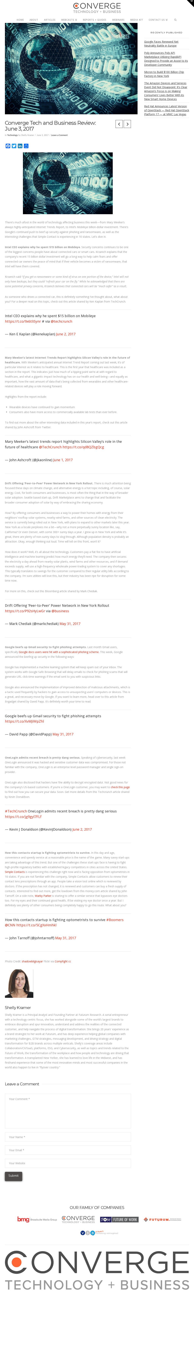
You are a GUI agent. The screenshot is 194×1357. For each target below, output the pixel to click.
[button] (190, 3)
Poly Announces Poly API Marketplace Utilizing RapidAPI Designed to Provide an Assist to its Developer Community (166, 59)
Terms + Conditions (21, 1302)
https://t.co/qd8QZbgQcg (83, 447)
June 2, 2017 (65, 334)
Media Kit (15, 1297)
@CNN (10, 925)
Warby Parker (43, 896)
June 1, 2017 (63, 460)
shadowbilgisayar (32, 961)
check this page (120, 787)
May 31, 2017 (69, 623)
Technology (12, 135)
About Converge (19, 1292)
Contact (14, 1316)
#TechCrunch (16, 811)
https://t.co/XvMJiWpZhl (24, 721)
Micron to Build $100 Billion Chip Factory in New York (164, 74)
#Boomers (115, 919)
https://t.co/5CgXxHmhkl (36, 925)
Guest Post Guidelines (22, 1311)
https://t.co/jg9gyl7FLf (23, 816)
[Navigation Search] (175, 19)
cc (69, 961)
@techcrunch (61, 321)
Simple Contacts (15, 872)
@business (60, 611)
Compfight (61, 961)
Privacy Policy (17, 1306)
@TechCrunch (50, 447)
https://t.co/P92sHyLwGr (25, 611)
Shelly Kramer (18, 1007)
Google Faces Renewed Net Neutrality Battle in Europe (161, 43)
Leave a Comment (59, 135)
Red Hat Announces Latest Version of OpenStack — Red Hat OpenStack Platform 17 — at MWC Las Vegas (166, 110)
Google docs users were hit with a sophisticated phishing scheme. (59, 652)
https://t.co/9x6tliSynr (23, 321)
